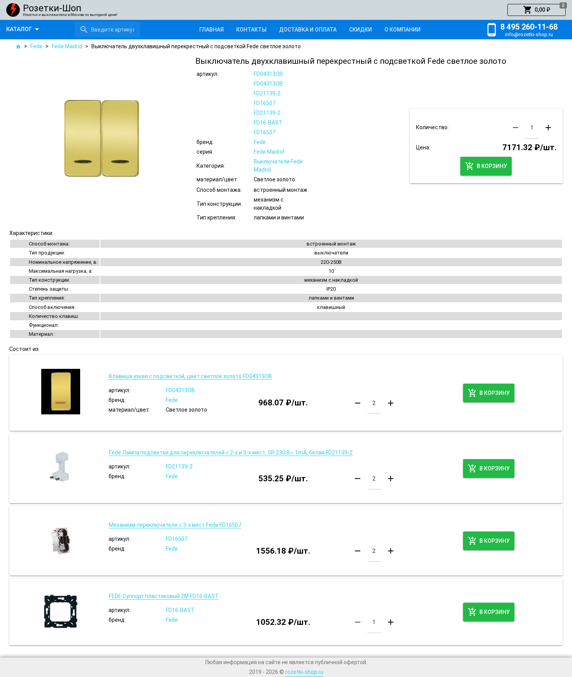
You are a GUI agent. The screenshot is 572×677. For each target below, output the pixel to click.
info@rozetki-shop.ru (529, 34)
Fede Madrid (67, 46)
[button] (536, 10)
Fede (36, 46)
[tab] (211, 29)
